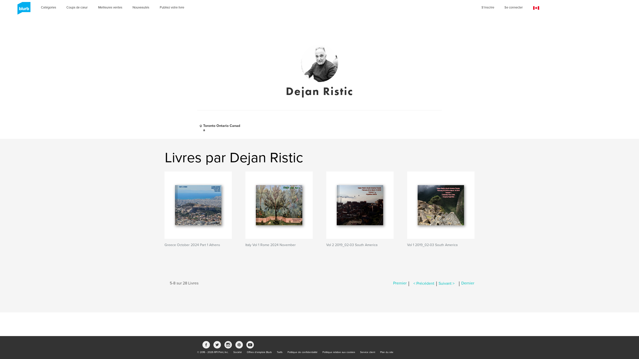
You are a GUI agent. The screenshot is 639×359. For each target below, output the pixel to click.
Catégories (48, 7)
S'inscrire (487, 7)
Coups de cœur (77, 7)
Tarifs (280, 352)
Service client (367, 352)
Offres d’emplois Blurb (259, 352)
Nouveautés (141, 7)
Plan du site (386, 352)
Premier (400, 283)
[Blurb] (22, 9)
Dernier (467, 283)
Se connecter (513, 7)
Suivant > (447, 283)
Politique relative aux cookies (338, 352)
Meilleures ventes (110, 7)
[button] (536, 8)
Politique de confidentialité (303, 352)
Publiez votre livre (172, 7)
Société (237, 352)
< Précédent (423, 283)
